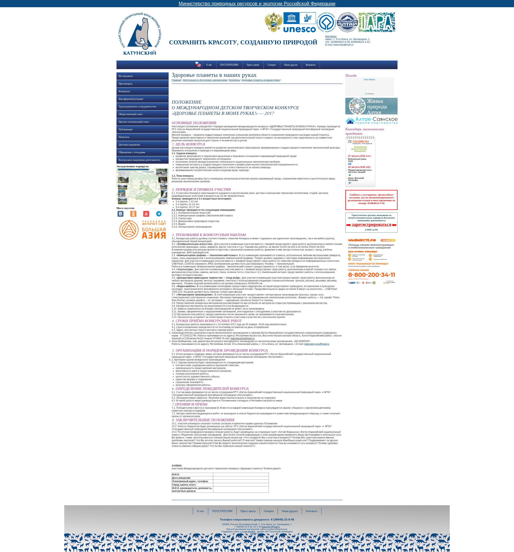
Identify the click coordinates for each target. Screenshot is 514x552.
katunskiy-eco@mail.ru (316, 344)
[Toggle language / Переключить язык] (197, 67)
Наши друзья (290, 64)
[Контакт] (120, 216)
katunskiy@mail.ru (271, 527)
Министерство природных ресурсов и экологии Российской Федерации (257, 3)
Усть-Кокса (369, 79)
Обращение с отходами (132, 152)
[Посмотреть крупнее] (142, 204)
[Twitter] (159, 216)
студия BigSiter (247, 531)
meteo (369, 94)
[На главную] (139, 54)
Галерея (272, 64)
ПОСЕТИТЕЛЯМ (229, 64)
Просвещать (126, 83)
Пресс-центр (253, 64)
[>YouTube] (146, 216)
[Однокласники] (133, 216)
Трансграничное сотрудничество (137, 106)
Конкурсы (124, 91)
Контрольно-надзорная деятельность (139, 160)
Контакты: (331, 36)
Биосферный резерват (131, 99)
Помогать (124, 137)
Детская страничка (129, 144)
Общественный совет (131, 114)
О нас (209, 64)
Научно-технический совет (134, 121)
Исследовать (126, 76)
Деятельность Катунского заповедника (205, 80)
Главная (176, 80)
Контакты (310, 64)
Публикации (126, 129)
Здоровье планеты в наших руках (261, 80)
